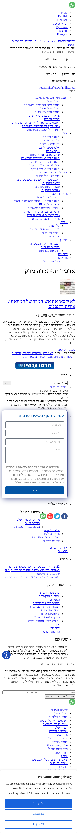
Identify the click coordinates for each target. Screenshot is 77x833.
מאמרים (48, 353)
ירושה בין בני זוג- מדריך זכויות (42, 211)
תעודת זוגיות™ (50, 137)
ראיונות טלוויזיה (50, 247)
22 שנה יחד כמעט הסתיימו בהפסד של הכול (34, 566)
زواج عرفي (60, 23)
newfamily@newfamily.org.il (57, 87)
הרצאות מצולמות (49, 250)
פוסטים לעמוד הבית (51, 356)
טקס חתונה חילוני (57, 738)
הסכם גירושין (60, 741)
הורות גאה (61, 752)
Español (62, 30)
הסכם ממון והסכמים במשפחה (50, 97)
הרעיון (64, 240)
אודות (64, 222)
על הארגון (54, 225)
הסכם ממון (53, 101)
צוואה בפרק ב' (51, 183)
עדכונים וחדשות (32, 353)
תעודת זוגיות (32, 523)
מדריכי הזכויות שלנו (28, 519)
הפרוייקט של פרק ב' (48, 176)
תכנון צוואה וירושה (48, 197)
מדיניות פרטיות (50, 261)
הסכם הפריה (52, 119)
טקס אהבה (53, 151)
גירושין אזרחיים (58, 731)
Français (62, 34)
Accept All (38, 803)
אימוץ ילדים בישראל (55, 724)
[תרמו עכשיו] (34, 368)
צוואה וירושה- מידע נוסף (45, 218)
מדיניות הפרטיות (50, 631)
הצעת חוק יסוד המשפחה (45, 243)
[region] (38, 801)
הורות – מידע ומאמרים (46, 537)
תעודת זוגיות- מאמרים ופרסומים (40, 158)
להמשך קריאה (66, 349)
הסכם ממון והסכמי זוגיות (25, 526)
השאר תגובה (29, 356)
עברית (64, 12)
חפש (64, 375)
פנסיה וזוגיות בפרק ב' (47, 186)
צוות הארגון (53, 236)
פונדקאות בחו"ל (58, 749)
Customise (38, 813)
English (63, 16)
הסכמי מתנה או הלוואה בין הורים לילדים (35, 122)
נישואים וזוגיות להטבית (54, 720)
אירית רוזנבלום (51, 233)
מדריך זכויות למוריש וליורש (43, 215)
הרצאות (63, 551)
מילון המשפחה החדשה (46, 617)
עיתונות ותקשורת (49, 596)
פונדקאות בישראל (57, 745)
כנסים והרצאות (50, 610)
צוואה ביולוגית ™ (49, 204)
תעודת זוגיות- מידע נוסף (45, 169)
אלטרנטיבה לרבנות (48, 147)
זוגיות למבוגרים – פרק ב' (53, 172)
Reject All (38, 824)
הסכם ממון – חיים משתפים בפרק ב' (38, 179)
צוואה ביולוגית (51, 533)
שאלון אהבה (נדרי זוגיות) (45, 154)
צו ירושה (62, 734)
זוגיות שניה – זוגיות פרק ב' (44, 165)
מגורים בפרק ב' (50, 190)
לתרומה (63, 254)
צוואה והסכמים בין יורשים (44, 115)
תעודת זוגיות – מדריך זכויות (43, 161)
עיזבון (64, 756)
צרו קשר (62, 257)
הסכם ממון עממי (50, 108)
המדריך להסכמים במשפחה (43, 129)
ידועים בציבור (51, 140)
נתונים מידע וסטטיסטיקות (44, 621)
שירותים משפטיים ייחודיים (44, 229)
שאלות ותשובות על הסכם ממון (49, 759)
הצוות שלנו (61, 727)
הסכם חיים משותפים (47, 112)
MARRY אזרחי (50, 613)
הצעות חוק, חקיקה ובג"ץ (45, 606)
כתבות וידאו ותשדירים (46, 603)
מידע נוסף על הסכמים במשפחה (41, 126)
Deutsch (62, 20)
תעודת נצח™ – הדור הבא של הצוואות (36, 201)
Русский (62, 27)
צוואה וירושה (60, 193)
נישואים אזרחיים (50, 144)
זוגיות (64, 133)
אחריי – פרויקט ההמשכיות (44, 208)
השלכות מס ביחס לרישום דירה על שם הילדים (32, 577)
